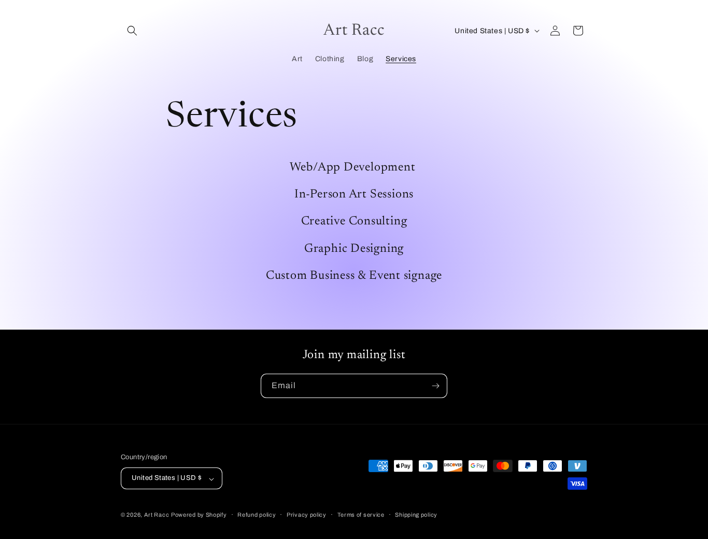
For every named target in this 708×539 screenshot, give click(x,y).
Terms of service (361, 515)
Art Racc (156, 515)
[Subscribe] (435, 386)
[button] (132, 30)
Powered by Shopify (199, 515)
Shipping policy (416, 515)
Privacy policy (307, 515)
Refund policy (256, 515)
